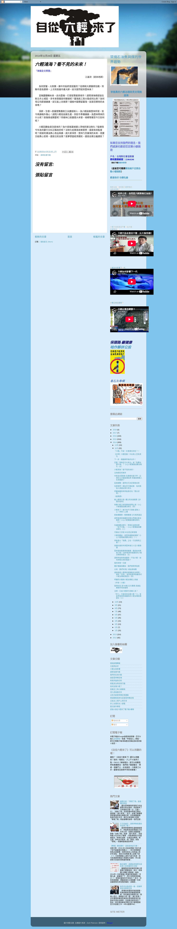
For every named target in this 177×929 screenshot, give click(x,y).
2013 (115, 634)
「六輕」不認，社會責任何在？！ (127, 451)
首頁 (70, 237)
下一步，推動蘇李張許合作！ (125, 459)
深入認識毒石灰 (116, 692)
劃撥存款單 (122, 163)
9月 (116, 605)
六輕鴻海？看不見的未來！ (124, 470)
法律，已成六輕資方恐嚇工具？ (126, 591)
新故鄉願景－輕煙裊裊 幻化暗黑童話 (128, 515)
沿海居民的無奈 (120, 473)
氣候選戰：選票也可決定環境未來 (127, 483)
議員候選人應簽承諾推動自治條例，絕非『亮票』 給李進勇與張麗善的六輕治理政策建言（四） (128, 574)
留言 (115, 725)
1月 (116, 630)
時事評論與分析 (116, 681)
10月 (117, 602)
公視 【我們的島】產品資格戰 (125, 569)
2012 (115, 638)
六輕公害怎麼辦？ (117, 303)
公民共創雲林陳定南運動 (119, 695)
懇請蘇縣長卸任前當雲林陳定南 (122, 698)
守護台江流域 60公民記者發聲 (125, 532)
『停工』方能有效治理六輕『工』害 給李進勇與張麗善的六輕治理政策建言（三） (127, 596)
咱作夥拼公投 (120, 347)
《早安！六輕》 (120, 583)
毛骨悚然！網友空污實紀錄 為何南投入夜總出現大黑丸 (127, 487)
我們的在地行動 (116, 675)
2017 (115, 433)
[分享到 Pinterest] (72, 152)
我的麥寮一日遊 (120, 563)
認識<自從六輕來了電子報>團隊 (122, 709)
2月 (116, 627)
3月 (116, 624)
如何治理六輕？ (116, 686)
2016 (115, 436)
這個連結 (117, 739)
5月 (116, 618)
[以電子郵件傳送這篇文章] (63, 152)
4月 (116, 621)
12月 (117, 445)
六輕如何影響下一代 (117, 268)
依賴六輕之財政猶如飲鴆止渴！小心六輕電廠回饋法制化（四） (127, 505)
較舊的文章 (99, 237)
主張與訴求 (114, 666)
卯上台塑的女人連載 (117, 704)
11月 (117, 448)
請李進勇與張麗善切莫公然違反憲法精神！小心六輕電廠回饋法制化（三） (127, 520)
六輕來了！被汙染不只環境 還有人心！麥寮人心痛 (127, 511)
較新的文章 (40, 237)
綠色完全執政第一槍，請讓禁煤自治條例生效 (131, 887)
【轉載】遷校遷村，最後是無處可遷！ (124, 846)
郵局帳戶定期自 (133, 168)
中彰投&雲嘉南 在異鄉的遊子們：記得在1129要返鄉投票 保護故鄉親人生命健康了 (128, 478)
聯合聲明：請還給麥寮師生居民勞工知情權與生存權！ (131, 865)
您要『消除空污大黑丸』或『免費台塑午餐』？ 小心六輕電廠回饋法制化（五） (128, 464)
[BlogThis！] (65, 152)
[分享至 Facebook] (70, 152)
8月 (116, 608)
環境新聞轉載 (115, 663)
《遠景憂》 (118, 496)
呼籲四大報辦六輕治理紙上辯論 (126, 579)
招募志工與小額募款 (117, 689)
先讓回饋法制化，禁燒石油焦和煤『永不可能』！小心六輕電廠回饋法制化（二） (127, 527)
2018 (115, 430)
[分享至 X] (68, 152)
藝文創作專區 (115, 706)
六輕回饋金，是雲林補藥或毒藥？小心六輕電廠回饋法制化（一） (127, 536)
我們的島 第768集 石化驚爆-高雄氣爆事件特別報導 (127, 587)
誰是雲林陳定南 (116, 678)
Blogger (110, 923)
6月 (116, 615)
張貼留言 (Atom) (46, 242)
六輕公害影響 (115, 669)
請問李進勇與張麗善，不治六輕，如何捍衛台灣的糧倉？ (127, 559)
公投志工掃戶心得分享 (118, 701)
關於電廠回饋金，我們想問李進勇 (127, 566)
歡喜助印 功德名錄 (119, 177)
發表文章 (116, 720)
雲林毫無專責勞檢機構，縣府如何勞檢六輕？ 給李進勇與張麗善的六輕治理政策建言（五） (128, 553)
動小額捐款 (115, 171)
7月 (116, 611)
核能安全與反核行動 (117, 683)
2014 (115, 442)
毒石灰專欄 (117, 381)
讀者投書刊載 (46, 155)
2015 (115, 439)
